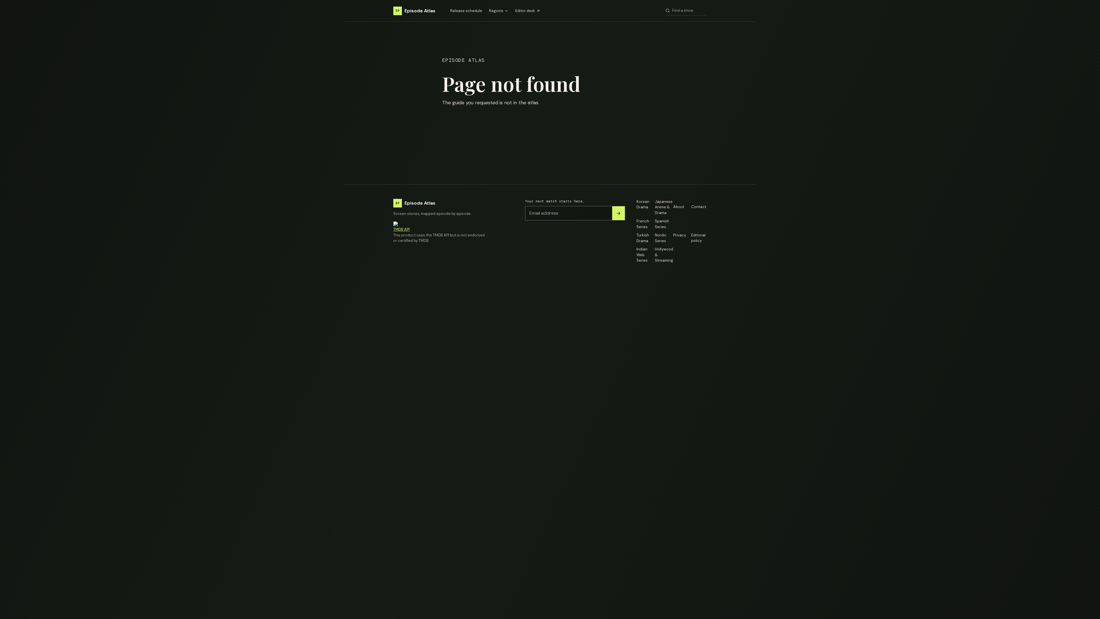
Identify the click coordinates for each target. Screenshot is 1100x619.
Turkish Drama (643, 238)
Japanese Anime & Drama (662, 207)
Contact (698, 206)
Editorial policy (698, 238)
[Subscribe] (618, 213)
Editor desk (525, 10)
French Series (643, 224)
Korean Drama (643, 204)
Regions (496, 10)
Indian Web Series (642, 255)
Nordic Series (661, 238)
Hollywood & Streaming (662, 255)
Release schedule (466, 10)
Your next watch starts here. (555, 201)
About (678, 206)
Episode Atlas (415, 11)
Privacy (679, 235)
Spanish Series (662, 224)
